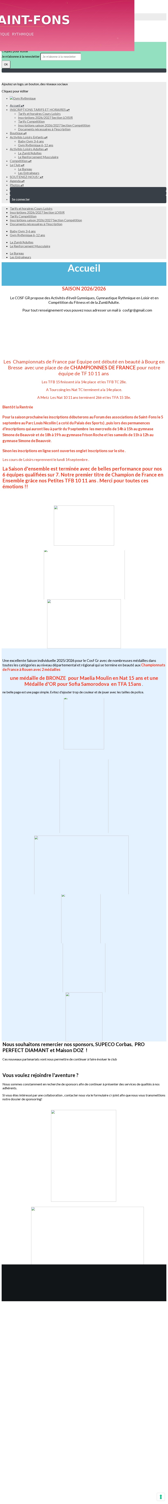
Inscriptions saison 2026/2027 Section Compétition (54, 125)
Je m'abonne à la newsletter (21, 56)
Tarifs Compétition (31, 121)
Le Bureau (25, 169)
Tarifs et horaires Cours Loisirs (39, 113)
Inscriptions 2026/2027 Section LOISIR (45, 117)
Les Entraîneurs (28, 173)
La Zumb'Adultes (30, 153)
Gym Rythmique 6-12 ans (35, 145)
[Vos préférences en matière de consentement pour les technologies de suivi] (161, 1497)
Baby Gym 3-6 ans (31, 141)
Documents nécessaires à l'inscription (44, 129)
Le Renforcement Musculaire (38, 157)
